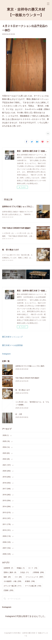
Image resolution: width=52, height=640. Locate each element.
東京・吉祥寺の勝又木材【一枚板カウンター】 (26, 12)
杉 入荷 (18, 414)
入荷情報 (38, 572)
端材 (7, 577)
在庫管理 (8, 568)
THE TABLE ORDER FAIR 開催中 (16, 228)
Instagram (6, 353)
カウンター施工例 (12, 586)
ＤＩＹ (32, 568)
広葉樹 (8, 590)
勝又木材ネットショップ (12, 336)
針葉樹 (30, 581)
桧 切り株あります (10, 249)
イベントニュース (34, 577)
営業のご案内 (10, 572)
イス (18, 577)
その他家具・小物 (12, 581)
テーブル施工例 (33, 586)
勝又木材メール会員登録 (12, 345)
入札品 (24, 572)
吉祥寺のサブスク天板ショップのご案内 (19, 206)
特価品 (21, 568)
